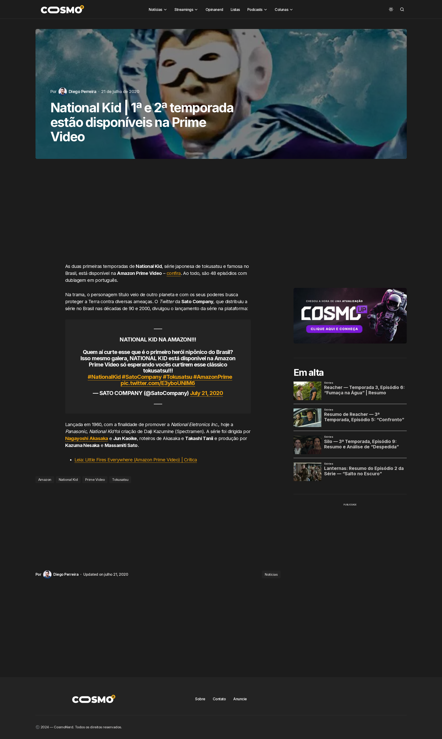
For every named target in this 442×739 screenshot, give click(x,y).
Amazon (44, 479)
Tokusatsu (120, 479)
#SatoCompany (141, 376)
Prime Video (95, 479)
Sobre (200, 699)
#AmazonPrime (212, 376)
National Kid (68, 479)
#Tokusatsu (177, 376)
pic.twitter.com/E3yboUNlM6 (158, 383)
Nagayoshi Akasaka (86, 438)
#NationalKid (104, 376)
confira (174, 273)
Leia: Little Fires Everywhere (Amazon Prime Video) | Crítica (135, 460)
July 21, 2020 (206, 393)
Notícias (271, 574)
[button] (391, 9)
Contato (219, 699)
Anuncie (240, 699)
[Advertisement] (158, 215)
